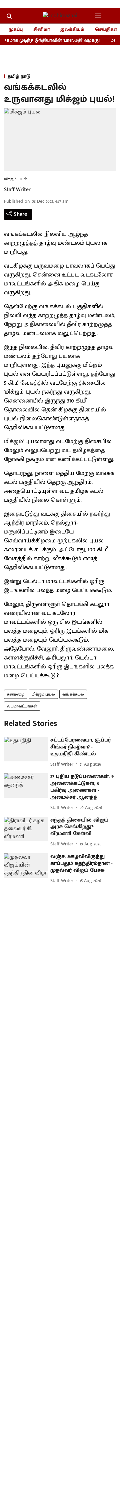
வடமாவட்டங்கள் (22, 706)
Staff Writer (17, 189)
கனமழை (15, 694)
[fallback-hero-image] (26, 749)
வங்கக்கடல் (73, 694)
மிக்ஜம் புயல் (43, 694)
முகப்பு (16, 29)
